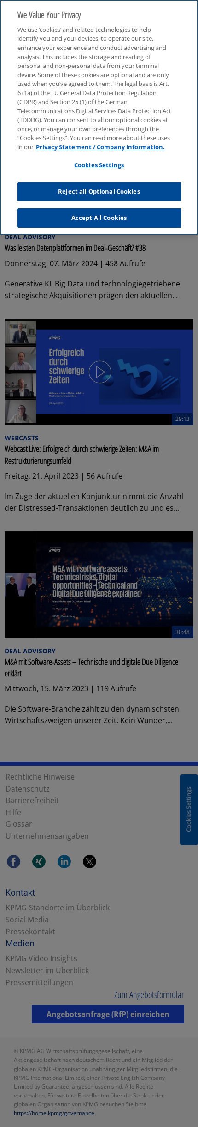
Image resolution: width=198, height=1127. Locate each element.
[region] (99, 117)
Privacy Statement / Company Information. (100, 147)
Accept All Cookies (99, 217)
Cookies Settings (99, 165)
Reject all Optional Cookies (99, 191)
